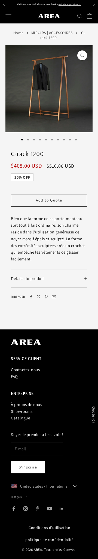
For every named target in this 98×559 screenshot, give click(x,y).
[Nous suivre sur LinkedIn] (61, 508)
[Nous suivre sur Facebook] (13, 508)
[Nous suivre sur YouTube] (49, 508)
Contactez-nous (25, 369)
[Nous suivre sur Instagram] (25, 508)
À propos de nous (26, 404)
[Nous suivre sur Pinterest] (37, 508)
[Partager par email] (54, 296)
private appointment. (70, 4)
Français (16, 497)
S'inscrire (28, 467)
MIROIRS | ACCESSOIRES (52, 32)
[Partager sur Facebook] (31, 296)
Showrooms (21, 411)
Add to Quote (49, 200)
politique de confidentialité (49, 539)
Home (18, 32)
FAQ (14, 376)
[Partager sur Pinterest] (46, 296)
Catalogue (20, 417)
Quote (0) (93, 415)
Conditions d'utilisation (49, 527)
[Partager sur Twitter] (38, 296)
